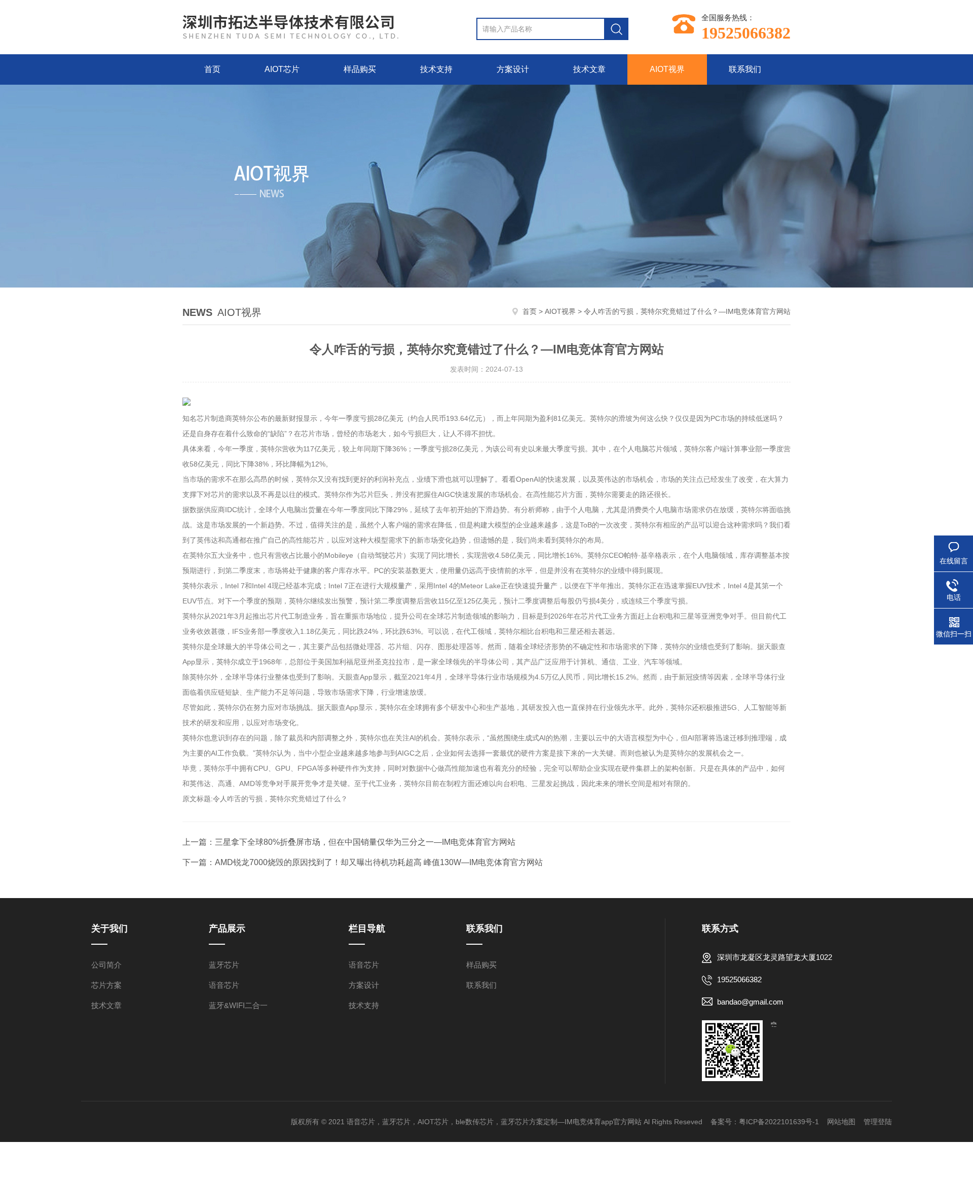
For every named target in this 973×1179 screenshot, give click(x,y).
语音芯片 (224, 985)
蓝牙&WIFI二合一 (238, 1005)
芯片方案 (106, 985)
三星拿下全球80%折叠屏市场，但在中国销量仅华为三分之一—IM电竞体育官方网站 (365, 842)
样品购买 (360, 69)
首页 (212, 69)
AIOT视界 (667, 69)
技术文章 (589, 69)
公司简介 (106, 964)
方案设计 (513, 69)
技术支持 (436, 69)
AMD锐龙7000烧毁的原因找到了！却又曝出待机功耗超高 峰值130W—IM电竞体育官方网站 (379, 862)
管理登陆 (878, 1122)
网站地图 (841, 1122)
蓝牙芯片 (224, 964)
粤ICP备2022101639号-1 (779, 1122)
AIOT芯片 (282, 69)
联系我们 (745, 69)
